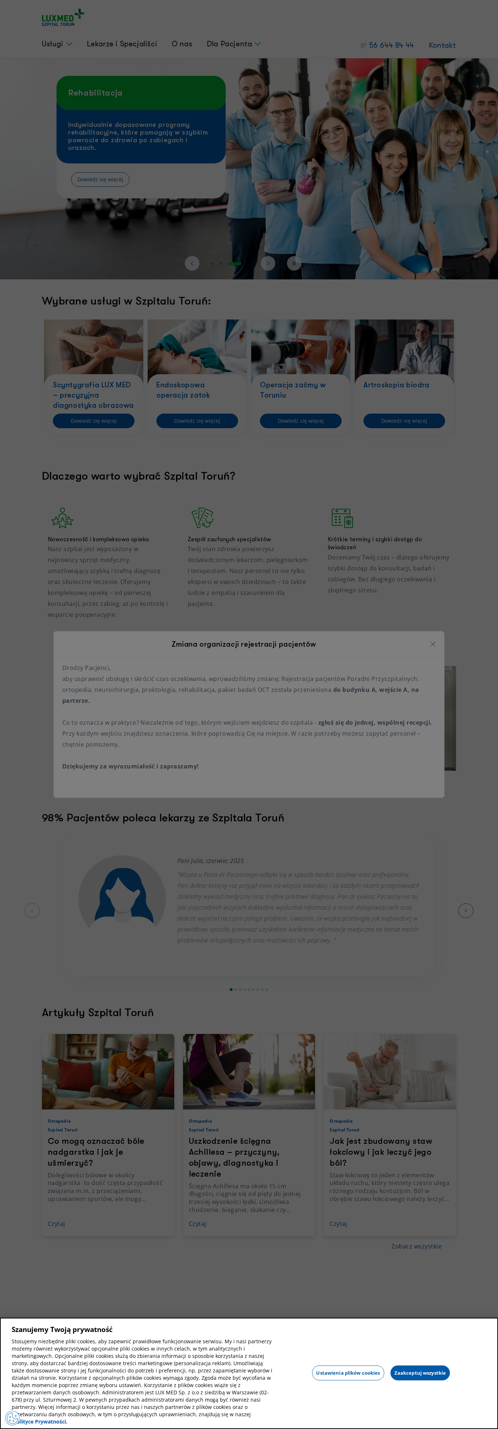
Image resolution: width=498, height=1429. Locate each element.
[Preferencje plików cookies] (12, 1418)
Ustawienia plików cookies (348, 1372)
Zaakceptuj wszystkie (420, 1372)
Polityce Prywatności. (40, 1421)
